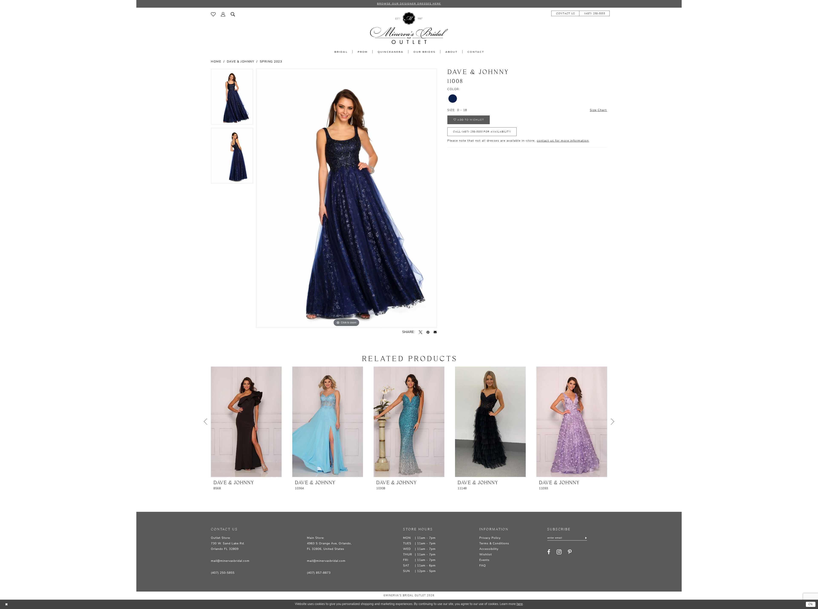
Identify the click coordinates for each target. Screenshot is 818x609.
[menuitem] (213, 14)
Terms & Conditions (494, 543)
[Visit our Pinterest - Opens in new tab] (570, 551)
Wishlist (485, 554)
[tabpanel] (232, 98)
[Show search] (233, 14)
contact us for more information (563, 140)
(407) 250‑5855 (223, 573)
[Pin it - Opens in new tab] (427, 332)
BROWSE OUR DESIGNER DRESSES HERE (409, 4)
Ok (810, 604)
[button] (223, 14)
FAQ (482, 565)
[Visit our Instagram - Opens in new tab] (559, 552)
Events (484, 560)
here (520, 604)
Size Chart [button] (598, 110)
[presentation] (246, 422)
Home (216, 61)
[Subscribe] (585, 538)
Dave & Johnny (240, 61)
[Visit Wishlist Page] (213, 14)
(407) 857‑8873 (319, 573)
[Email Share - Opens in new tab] (435, 332)
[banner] (409, 28)
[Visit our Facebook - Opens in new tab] (548, 551)
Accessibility (488, 549)
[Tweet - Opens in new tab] (420, 332)
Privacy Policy (490, 538)
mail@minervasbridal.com (230, 561)
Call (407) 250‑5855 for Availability (482, 131)
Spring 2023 (271, 61)
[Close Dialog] (6, 604)
